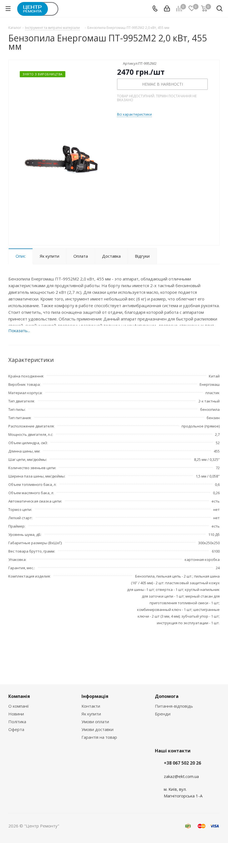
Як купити (91, 714)
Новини (16, 714)
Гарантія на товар (99, 737)
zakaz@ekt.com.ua (181, 776)
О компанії (18, 706)
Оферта (16, 729)
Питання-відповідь (174, 706)
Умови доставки (97, 729)
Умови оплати (95, 721)
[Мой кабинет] (167, 8)
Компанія (19, 696)
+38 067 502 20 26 (182, 763)
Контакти (90, 706)
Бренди (162, 714)
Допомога (167, 696)
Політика (17, 721)
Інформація (94, 696)
